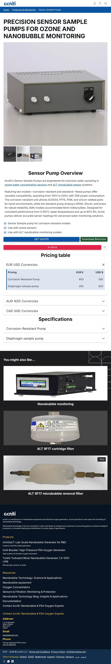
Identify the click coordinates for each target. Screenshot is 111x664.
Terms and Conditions (39, 652)
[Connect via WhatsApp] (8, 661)
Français (60, 657)
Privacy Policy (58, 652)
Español (51, 657)
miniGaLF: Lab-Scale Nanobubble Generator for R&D (34, 542)
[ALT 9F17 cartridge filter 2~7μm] (55, 428)
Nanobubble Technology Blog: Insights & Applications (35, 596)
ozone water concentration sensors (26, 184)
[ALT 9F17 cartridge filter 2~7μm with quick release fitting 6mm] (55, 473)
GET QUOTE (41, 239)
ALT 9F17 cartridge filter (55, 449)
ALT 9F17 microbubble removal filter (55, 493)
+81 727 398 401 (9, 645)
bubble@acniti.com (10, 635)
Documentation (12, 601)
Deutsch (70, 657)
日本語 (31, 657)
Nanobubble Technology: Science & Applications (32, 577)
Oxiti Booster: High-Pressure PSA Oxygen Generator (34, 550)
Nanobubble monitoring (55, 404)
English (23, 657)
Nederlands (40, 657)
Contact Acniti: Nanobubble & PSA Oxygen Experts (33, 605)
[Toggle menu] (105, 3)
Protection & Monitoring (23, 9)
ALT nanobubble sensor (67, 184)
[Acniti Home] (10, 3)
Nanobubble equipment (17, 582)
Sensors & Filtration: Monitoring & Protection (29, 591)
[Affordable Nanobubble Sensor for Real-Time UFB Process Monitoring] (55, 383)
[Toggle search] (100, 3)
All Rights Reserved (76, 652)
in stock (52, 247)
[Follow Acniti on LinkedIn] (12, 661)
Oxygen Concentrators (16, 587)
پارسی (83, 657)
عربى (77, 657)
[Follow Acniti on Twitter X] (4, 661)
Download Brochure (94, 239)
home (6, 9)
